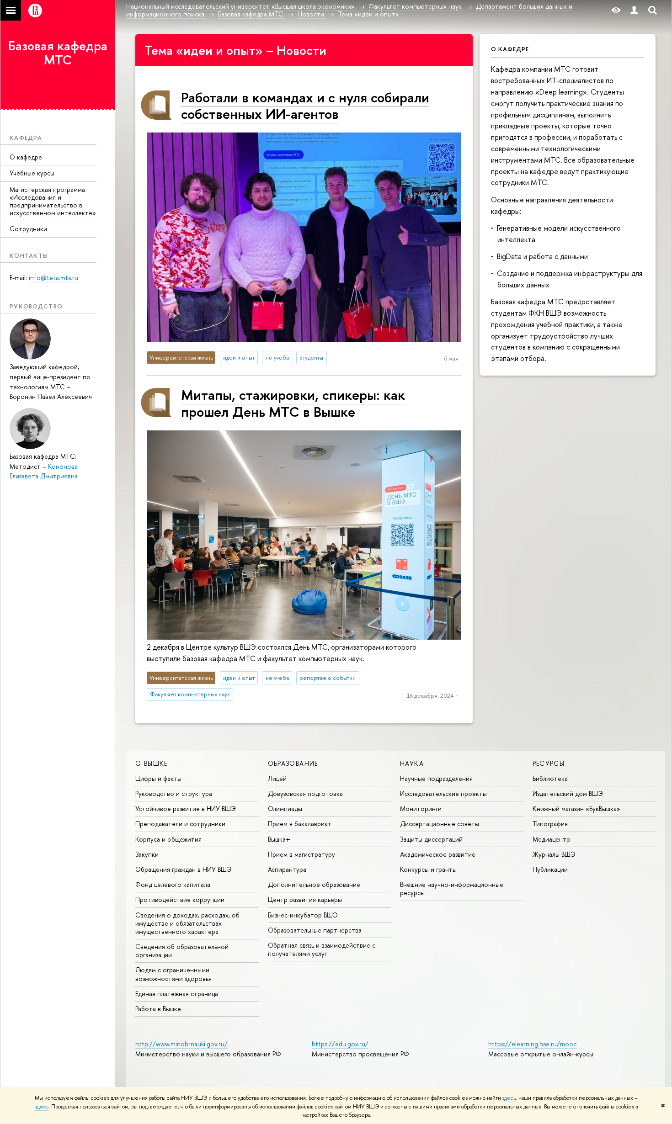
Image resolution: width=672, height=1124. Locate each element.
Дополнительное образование (314, 884)
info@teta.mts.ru (53, 277)
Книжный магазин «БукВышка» (576, 808)
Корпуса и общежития (168, 839)
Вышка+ (279, 839)
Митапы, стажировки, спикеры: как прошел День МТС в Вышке (293, 402)
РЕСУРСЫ (549, 763)
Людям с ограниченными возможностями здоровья (173, 973)
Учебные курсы (32, 173)
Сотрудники (28, 228)
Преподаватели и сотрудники (180, 823)
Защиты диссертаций (431, 839)
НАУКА (412, 763)
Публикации (550, 869)
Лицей (277, 778)
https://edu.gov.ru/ (340, 1043)
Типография (550, 823)
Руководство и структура (173, 793)
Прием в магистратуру (301, 854)
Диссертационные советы (439, 823)
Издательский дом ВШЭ (568, 793)
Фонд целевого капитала (172, 884)
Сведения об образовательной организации (182, 950)
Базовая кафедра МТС (57, 53)
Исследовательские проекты (443, 793)
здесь (509, 1098)
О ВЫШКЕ (151, 763)
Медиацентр (551, 839)
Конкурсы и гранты (428, 869)
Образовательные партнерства (315, 930)
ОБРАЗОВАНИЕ (293, 763)
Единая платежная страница (176, 993)
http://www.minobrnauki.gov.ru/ (181, 1043)
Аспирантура (287, 869)
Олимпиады (285, 808)
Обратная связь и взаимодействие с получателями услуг (321, 949)
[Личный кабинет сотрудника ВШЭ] (634, 10)
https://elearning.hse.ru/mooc (532, 1043)
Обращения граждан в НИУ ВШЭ (183, 869)
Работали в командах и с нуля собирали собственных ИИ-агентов (305, 105)
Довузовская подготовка (305, 793)
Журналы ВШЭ (554, 854)
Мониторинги (421, 808)
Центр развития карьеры (305, 899)
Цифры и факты (158, 778)
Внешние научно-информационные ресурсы (451, 888)
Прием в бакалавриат (299, 823)
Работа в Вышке (158, 1008)
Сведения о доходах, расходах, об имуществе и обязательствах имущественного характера (187, 923)
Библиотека (550, 778)
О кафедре (26, 157)
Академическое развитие (437, 854)
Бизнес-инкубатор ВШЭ (303, 915)
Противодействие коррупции (179, 899)
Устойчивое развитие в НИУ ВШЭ (185, 808)
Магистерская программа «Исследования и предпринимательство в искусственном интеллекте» (53, 201)
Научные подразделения (436, 778)
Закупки (147, 854)
